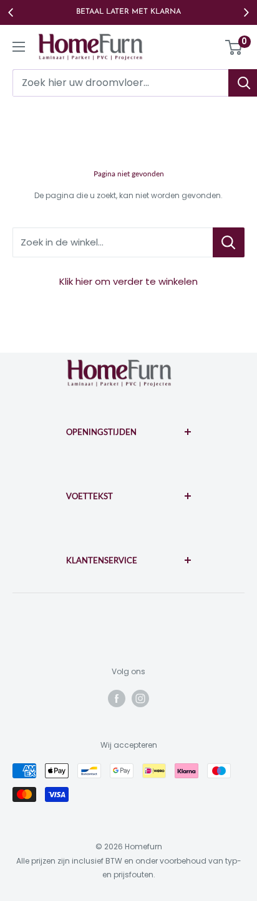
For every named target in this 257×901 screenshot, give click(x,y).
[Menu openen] (18, 47)
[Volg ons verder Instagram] (140, 698)
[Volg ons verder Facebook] (116, 698)
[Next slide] (246, 12)
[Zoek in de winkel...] (229, 242)
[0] (234, 47)
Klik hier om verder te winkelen (128, 281)
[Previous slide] (11, 12)
